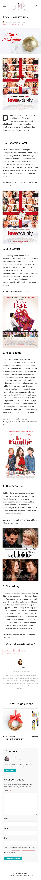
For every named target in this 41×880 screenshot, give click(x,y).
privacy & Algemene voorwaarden (21, 875)
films (17, 650)
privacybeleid (15, 850)
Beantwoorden (10, 770)
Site (5, 838)
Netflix (17, 653)
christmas (7, 650)
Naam (6, 819)
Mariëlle (8, 22)
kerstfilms (7, 653)
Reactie (7, 791)
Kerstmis (23, 24)
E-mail (6, 828)
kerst (24, 650)
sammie (13, 758)
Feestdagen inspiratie (11, 24)
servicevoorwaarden (28, 850)
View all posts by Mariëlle (20, 671)
